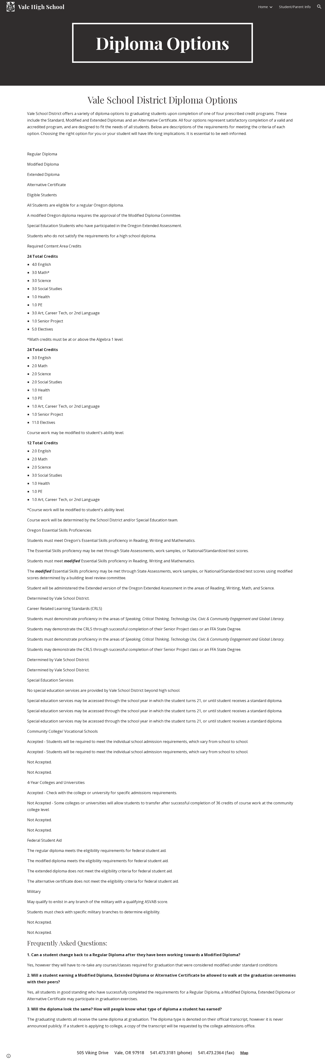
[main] (162, 43)
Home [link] (263, 6)
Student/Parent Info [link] (295, 6)
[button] (319, 6)
